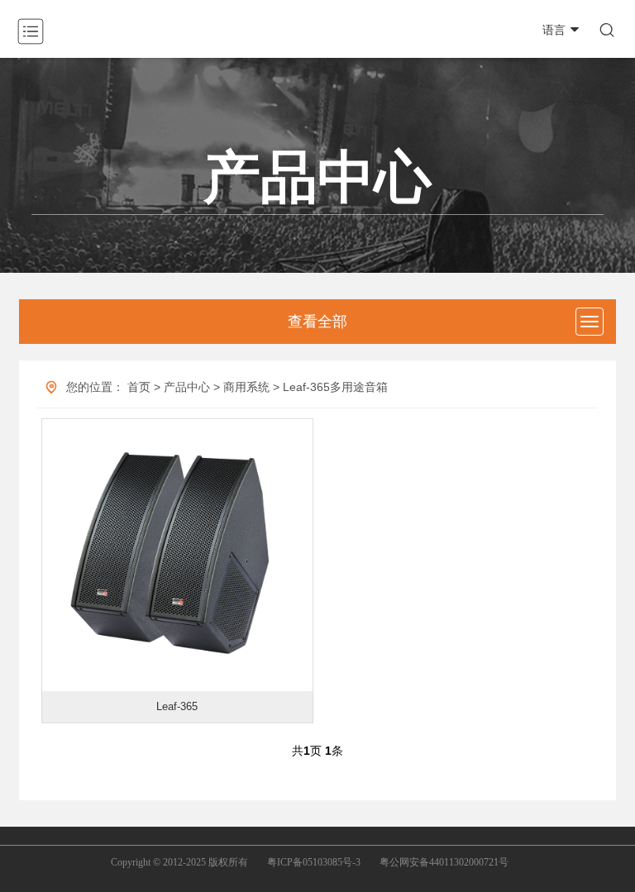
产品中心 (187, 387)
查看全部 (317, 321)
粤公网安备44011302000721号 (444, 862)
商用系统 (246, 387)
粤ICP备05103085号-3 (313, 862)
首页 (138, 387)
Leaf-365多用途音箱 (335, 387)
